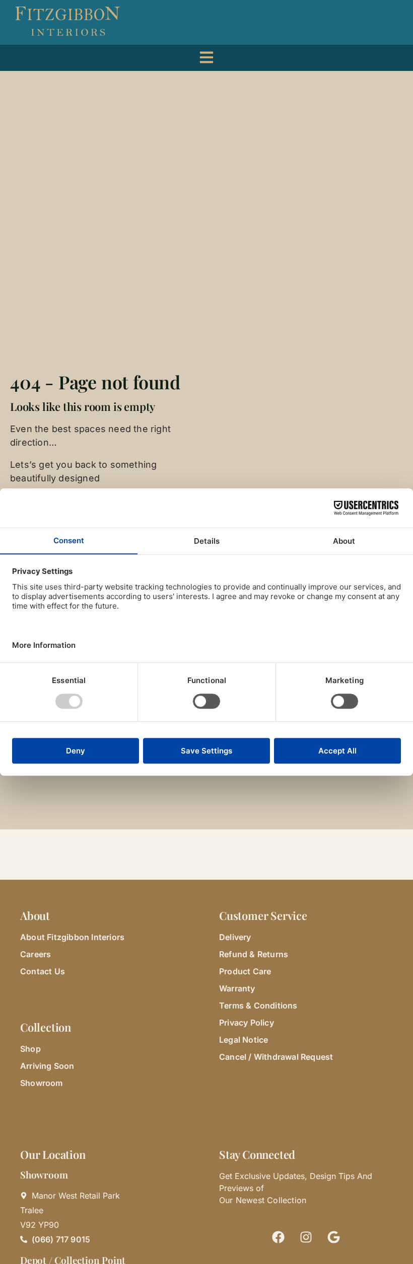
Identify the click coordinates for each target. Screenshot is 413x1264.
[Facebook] (278, 1237)
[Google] (334, 1237)
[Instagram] (306, 1237)
